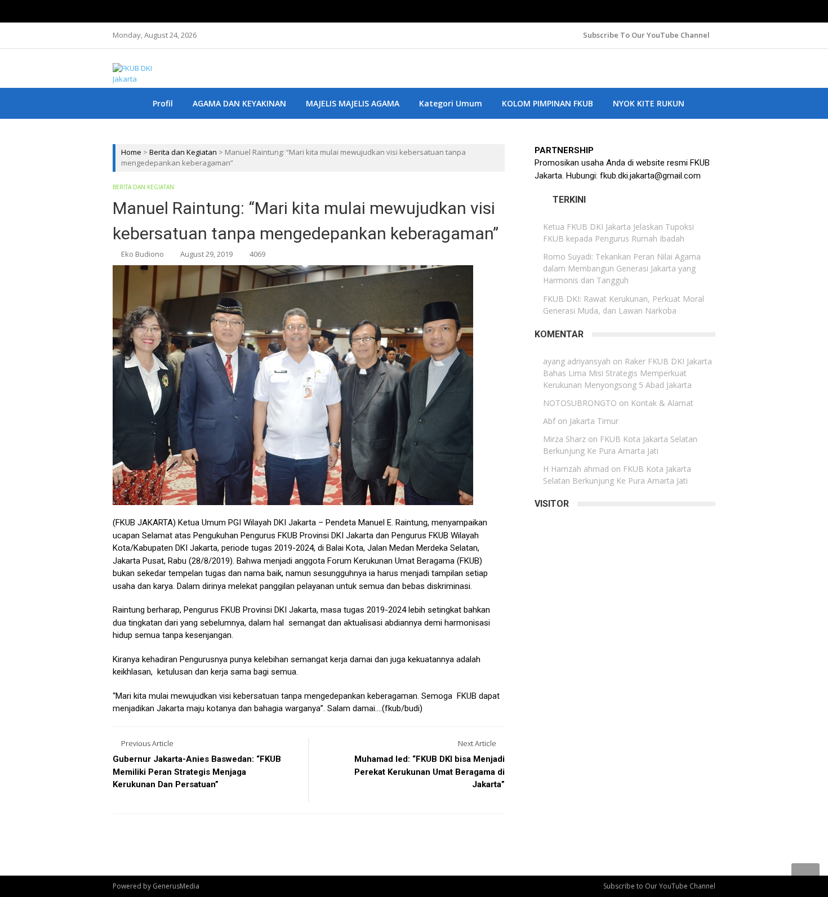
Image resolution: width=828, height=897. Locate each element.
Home (131, 152)
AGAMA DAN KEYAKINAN (239, 103)
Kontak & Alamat (662, 403)
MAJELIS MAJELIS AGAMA (352, 103)
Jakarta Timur (593, 421)
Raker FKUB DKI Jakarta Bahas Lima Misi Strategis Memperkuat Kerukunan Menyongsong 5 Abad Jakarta (627, 373)
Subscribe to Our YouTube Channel (646, 35)
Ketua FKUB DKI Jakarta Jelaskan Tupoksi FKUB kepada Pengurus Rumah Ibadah (618, 232)
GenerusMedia (176, 886)
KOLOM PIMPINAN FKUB (547, 103)
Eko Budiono (142, 254)
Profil (163, 103)
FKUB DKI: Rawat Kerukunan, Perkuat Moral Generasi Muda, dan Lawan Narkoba (623, 304)
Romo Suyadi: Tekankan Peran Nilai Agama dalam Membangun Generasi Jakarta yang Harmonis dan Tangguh (622, 268)
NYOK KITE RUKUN (648, 103)
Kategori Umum (450, 103)
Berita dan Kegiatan (183, 152)
